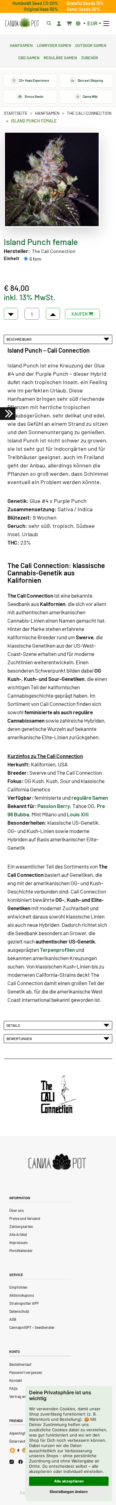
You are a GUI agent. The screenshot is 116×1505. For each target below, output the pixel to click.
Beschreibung (19, 339)
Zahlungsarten (21, 1226)
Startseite (16, 113)
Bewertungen (19, 1038)
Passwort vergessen (25, 1372)
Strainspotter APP (24, 1303)
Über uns (16, 1210)
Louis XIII (78, 814)
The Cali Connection (89, 113)
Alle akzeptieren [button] (69, 1481)
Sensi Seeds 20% (83, 9)
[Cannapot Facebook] (20, 1461)
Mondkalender (21, 1250)
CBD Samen (29, 57)
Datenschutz (19, 1311)
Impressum (18, 1242)
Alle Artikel (18, 1234)
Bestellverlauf (20, 1364)
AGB (12, 1319)
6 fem (35, 259)
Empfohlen (18, 1287)
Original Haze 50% (41, 9)
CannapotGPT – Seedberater (32, 1327)
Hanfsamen (21, 44)
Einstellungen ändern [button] (69, 1491)
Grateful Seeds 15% (85, 3)
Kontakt (15, 1380)
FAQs (13, 1388)
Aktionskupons (21, 1295)
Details (13, 1025)
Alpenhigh (17, 1433)
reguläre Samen (89, 797)
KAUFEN (79, 314)
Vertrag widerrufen (24, 1396)
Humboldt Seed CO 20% (35, 3)
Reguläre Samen (60, 57)
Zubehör (89, 57)
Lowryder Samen (54, 44)
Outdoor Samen (90, 44)
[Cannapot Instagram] (11, 1461)
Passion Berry (53, 806)
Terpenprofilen (57, 950)
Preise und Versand (24, 1218)
